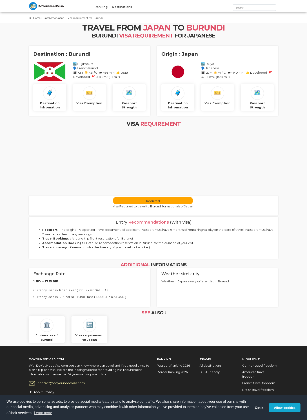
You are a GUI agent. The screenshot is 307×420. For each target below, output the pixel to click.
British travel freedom (258, 389)
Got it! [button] (260, 407)
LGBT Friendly (210, 372)
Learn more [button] (43, 413)
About (38, 392)
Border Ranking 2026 (172, 372)
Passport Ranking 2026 (173, 365)
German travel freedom (259, 365)
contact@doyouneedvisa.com (61, 383)
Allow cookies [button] (285, 407)
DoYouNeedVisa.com (47, 6)
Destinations (122, 7)
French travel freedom (258, 383)
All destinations (210, 365)
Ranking (101, 7)
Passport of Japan (54, 18)
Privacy (49, 392)
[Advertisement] (153, 161)
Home (36, 18)
